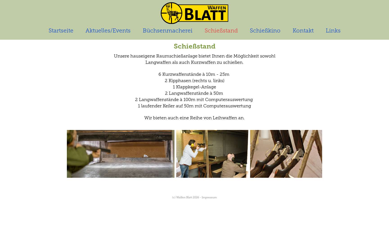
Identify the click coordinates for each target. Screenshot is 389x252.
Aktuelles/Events (108, 31)
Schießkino (265, 31)
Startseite (61, 31)
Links (333, 31)
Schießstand (221, 31)
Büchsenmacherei (167, 31)
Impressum (209, 197)
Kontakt (303, 31)
